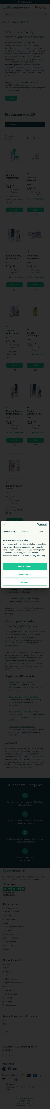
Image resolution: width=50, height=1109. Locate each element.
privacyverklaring (37, 556)
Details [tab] (25, 531)
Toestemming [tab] (9, 531)
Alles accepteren (25, 566)
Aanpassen (23, 574)
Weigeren (25, 582)
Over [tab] (41, 531)
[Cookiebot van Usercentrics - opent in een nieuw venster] (36, 524)
